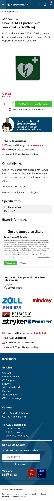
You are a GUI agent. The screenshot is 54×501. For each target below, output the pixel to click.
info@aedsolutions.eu (18, 412)
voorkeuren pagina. (44, 257)
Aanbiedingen (10, 394)
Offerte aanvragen (12, 398)
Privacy (24, 496)
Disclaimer (15, 496)
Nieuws (6, 383)
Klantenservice (10, 376)
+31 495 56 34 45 (16, 416)
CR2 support (9, 380)
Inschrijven (21, 463)
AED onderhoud (11, 387)
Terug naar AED (11, 11)
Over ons (7, 390)
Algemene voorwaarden (20, 494)
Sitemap (5, 494)
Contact (6, 372)
